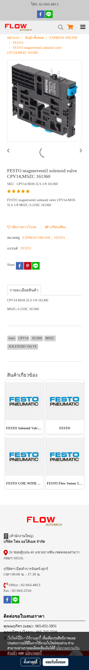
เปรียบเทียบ (57, 227)
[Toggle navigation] (83, 27)
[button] (59, 27)
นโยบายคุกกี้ (33, 653)
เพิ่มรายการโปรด (23, 227)
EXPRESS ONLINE (37, 238)
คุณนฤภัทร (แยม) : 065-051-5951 (30, 626)
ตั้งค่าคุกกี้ (30, 662)
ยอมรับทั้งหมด (56, 662)
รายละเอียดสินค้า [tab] (24, 290)
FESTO (59, 238)
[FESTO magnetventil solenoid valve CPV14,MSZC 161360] (44, 101)
